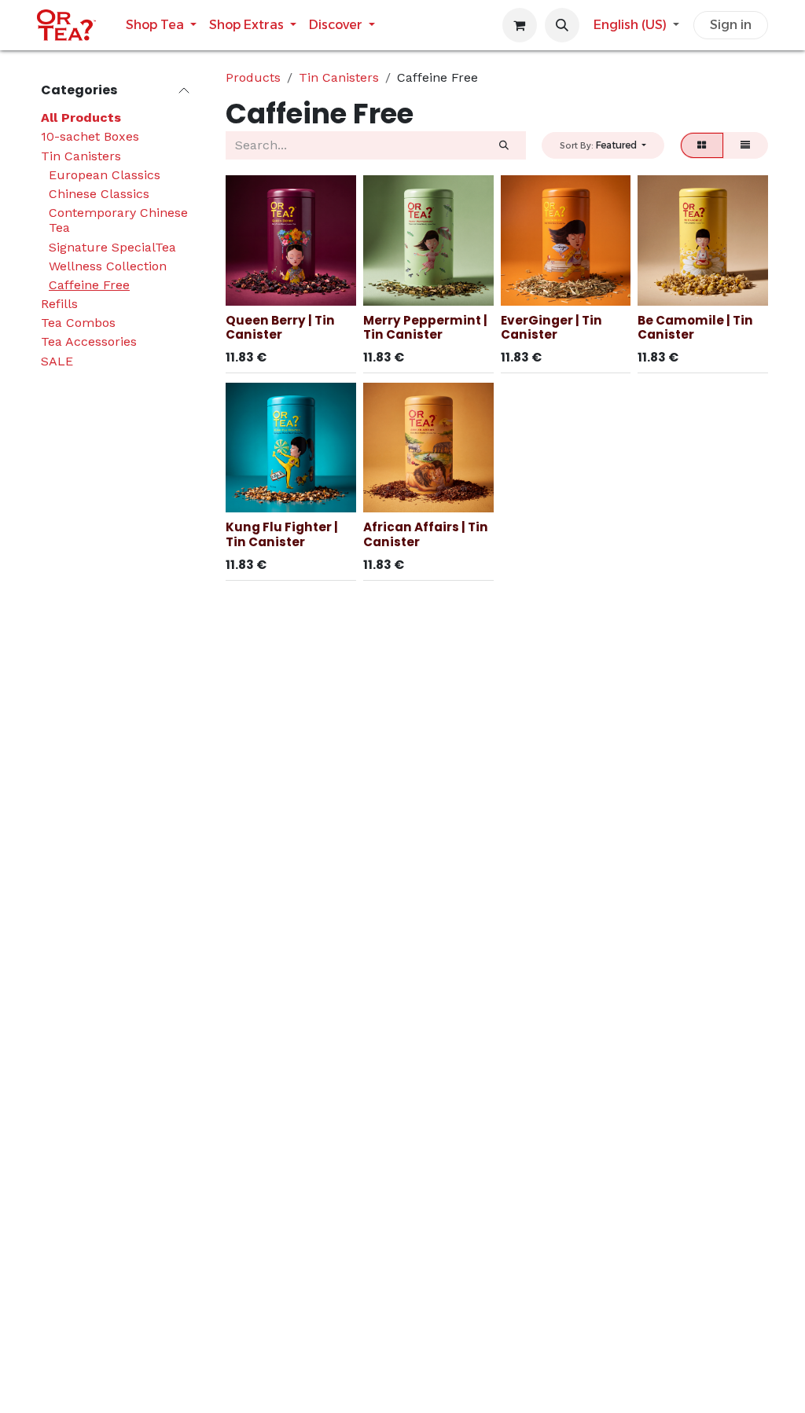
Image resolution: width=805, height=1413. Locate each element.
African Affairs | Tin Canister (425, 534)
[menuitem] (161, 25)
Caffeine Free (89, 284)
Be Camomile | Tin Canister (695, 327)
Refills (59, 303)
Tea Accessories (89, 341)
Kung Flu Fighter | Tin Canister (282, 534)
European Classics (104, 174)
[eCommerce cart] (519, 25)
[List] (745, 145)
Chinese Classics (99, 193)
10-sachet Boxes (90, 136)
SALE (57, 361)
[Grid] (702, 145)
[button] (562, 25)
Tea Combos (78, 322)
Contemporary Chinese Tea (118, 220)
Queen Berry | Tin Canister (280, 327)
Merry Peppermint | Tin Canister (425, 327)
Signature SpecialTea (112, 247)
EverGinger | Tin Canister (551, 327)
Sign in (731, 24)
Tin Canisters (81, 156)
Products (253, 77)
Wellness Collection (108, 266)
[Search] (503, 145)
